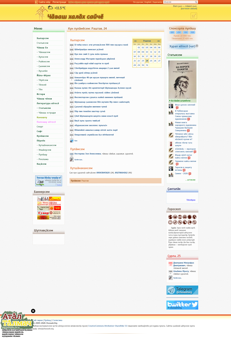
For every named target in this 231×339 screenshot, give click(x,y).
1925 (71, 154)
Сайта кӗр (44, 2)
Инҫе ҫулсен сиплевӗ (185, 104)
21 (135, 60)
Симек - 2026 (181, 173)
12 (155, 52)
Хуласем (43, 56)
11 (151, 52)
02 (143, 47)
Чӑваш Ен (42, 47)
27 (159, 60)
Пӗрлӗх (41, 140)
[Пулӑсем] (194, 222)
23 (143, 60)
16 (143, 56)
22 (139, 60)
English (148, 2)
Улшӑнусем (45, 150)
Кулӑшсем (43, 136)
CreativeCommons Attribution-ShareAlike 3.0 (107, 326)
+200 (179, 32)
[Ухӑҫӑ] (180, 222)
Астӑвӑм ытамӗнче (180, 100)
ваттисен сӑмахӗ (189, 8)
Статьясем (42, 43)
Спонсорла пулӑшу (182, 28)
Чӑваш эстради (47, 112)
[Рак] (185, 217)
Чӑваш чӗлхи (44, 98)
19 (155, 56)
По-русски (138, 2)
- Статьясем (44, 108)
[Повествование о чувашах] (43, 200)
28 (135, 65)
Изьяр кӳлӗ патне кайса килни (183, 156)
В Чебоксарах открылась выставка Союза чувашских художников (185, 115)
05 (155, 47)
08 (139, 52)
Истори (41, 94)
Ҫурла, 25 (174, 256)
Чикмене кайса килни (185, 161)
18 (151, 56)
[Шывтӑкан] (189, 222)
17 (147, 56)
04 (151, 47)
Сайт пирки (38, 320)
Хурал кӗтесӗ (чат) (182, 46)
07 (135, 52)
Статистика (57, 320)
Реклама (44, 159)
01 (139, 47)
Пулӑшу (43, 154)
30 (143, 65)
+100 (172, 32)
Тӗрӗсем (43, 80)
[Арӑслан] (189, 217)
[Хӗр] (194, 217)
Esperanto (157, 2)
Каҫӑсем (41, 164)
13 (159, 52)
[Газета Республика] (43, 219)
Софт (39, 131)
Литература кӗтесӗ (48, 103)
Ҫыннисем (44, 66)
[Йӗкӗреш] (180, 217)
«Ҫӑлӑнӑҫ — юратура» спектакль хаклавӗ (185, 150)
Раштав (147, 41)
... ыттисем (190, 179)
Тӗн (41, 89)
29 (139, 65)
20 (159, 56)
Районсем (44, 61)
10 (147, 52)
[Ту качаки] (185, 222)
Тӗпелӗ (43, 84)
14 (135, 56)
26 (155, 60)
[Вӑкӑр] (175, 217)
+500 (192, 32)
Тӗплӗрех (190, 200)
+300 (186, 32)
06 (159, 47)
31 (147, 65)
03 (147, 47)
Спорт (40, 126)
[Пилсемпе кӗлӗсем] (43, 209)
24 (147, 60)
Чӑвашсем (44, 52)
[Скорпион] (175, 222)
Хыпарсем (43, 38)
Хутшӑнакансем (47, 145)
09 (143, 52)
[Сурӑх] (170, 217)
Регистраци (59, 2)
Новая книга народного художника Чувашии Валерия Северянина (185, 126)
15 (139, 56)
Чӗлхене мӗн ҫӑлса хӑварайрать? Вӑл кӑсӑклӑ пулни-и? (184, 137)
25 (151, 60)
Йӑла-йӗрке (44, 75)
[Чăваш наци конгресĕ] (55, 209)
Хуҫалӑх (43, 71)
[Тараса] (170, 222)
